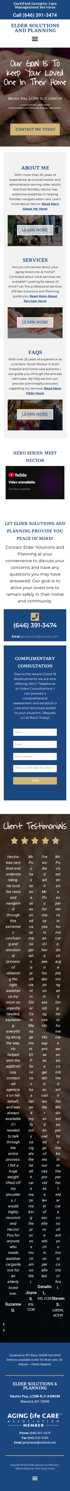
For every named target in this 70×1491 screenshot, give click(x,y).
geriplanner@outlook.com (39, 636)
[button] (35, 39)
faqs (35, 352)
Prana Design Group (45, 1468)
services (35, 260)
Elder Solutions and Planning (35, 28)
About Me (35, 168)
